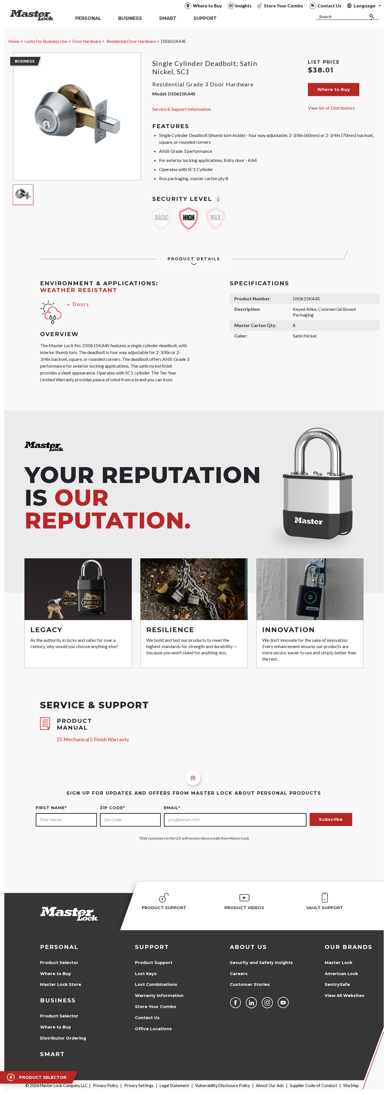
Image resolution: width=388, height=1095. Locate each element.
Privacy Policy (105, 1085)
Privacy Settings (139, 1085)
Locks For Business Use (46, 41)
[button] (333, 89)
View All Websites (344, 995)
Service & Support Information (181, 109)
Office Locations (153, 1028)
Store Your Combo (155, 1006)
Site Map (351, 1085)
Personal (59, 947)
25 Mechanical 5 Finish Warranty (93, 739)
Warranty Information (159, 995)
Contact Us (147, 1017)
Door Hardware (86, 41)
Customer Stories (250, 984)
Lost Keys (146, 973)
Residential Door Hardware (131, 41)
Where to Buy (55, 973)
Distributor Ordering (63, 1038)
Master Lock (338, 962)
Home (14, 41)
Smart (52, 1054)
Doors (80, 304)
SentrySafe (337, 984)
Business (58, 1000)
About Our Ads (270, 1085)
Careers (239, 973)
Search (325, 16)
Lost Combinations (156, 984)
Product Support (153, 962)
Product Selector (59, 962)
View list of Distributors (331, 108)
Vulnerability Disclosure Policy (222, 1085)
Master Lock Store (60, 984)
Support (152, 947)
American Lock (341, 973)
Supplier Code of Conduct (313, 1085)
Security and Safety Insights (261, 962)
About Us (248, 947)
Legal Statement (174, 1085)
